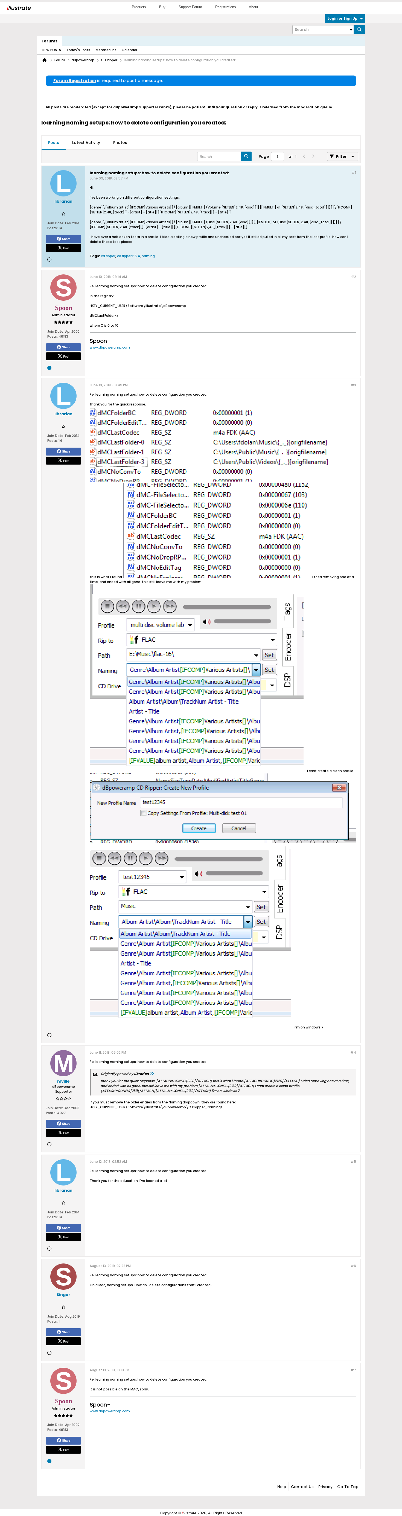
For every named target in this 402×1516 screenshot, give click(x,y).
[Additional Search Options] (351, 29)
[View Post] (152, 1073)
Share (66, 238)
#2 (353, 276)
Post (66, 248)
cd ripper (108, 256)
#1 (354, 172)
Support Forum (190, 7)
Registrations (225, 7)
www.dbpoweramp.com (110, 347)
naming (148, 256)
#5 (353, 1161)
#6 (353, 1265)
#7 (353, 1370)
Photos (120, 142)
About (253, 7)
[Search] (359, 29)
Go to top (348, 1486)
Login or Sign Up (342, 18)
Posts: (52, 228)
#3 (353, 385)
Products (139, 7)
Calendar (129, 50)
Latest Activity (86, 142)
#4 (353, 1052)
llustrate (18, 8)
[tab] (54, 143)
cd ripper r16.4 (128, 256)
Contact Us (302, 1486)
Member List (106, 50)
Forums (49, 41)
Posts (53, 142)
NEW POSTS (51, 50)
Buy (162, 7)
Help (281, 1486)
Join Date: (55, 223)
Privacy (325, 1486)
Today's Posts (78, 50)
